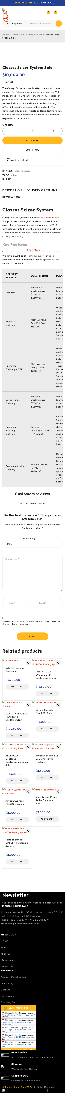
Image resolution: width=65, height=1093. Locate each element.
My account (7, 960)
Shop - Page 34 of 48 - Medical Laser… (18, 1030)
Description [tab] (12, 190)
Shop (3, 947)
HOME (4, 941)
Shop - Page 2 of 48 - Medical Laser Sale (18, 1037)
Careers (5, 989)
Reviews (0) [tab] (11, 197)
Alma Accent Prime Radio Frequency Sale (46, 800)
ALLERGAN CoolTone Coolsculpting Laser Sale (17, 760)
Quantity (7, 124)
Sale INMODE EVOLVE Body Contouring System (46, 674)
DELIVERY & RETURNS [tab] (42, 190)
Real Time (17, 1049)
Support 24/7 (19, 1075)
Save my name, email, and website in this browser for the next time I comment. (31, 623)
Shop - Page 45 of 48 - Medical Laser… (18, 1022)
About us (5, 953)
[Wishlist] (15, 160)
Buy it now (32, 150)
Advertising (7, 983)
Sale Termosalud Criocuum (15, 669)
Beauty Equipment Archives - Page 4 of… (18, 1015)
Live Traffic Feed (18, 1007)
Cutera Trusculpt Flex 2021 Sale (44, 711)
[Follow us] (12, 929)
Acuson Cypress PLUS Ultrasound (15, 802)
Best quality (19, 1052)
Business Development (14, 977)
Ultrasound (18, 34)
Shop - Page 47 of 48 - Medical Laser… (18, 1044)
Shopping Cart (9, 1002)
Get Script (8, 1049)
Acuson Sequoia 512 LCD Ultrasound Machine (46, 758)
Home (5, 34)
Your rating (30, 538)
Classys (11, 210)
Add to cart (33, 140)
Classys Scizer (34, 34)
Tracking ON (27, 1049)
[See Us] (21, 929)
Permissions (7, 995)
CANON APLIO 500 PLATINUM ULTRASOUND (17, 716)
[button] (17, 687)
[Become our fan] (4, 929)
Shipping (16, 1064)
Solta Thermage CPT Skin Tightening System (17, 842)
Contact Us (7, 966)
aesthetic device (50, 217)
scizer (14, 175)
